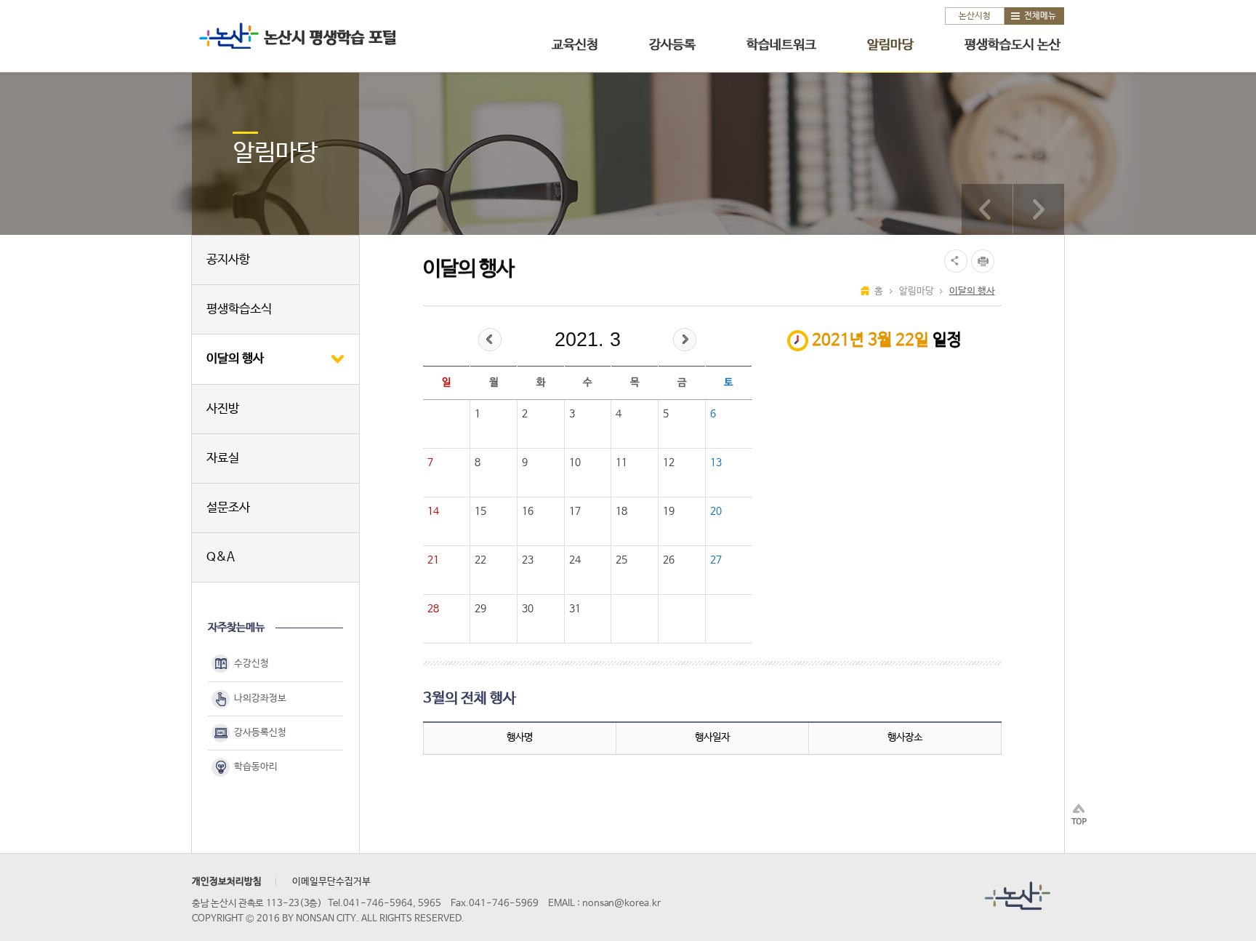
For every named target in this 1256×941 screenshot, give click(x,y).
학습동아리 (256, 766)
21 (433, 560)
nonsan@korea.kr (621, 903)
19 (669, 511)
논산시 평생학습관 (294, 35)
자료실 (222, 458)
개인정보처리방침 (227, 881)
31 (575, 608)
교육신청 (575, 45)
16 (528, 511)
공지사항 (228, 260)
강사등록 (672, 45)
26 (669, 560)
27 (716, 560)
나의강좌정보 (260, 698)
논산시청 (975, 16)
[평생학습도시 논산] (1038, 209)
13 (716, 462)
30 (528, 608)
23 (528, 560)
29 (480, 608)
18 (621, 511)
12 (669, 462)
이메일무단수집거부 (331, 881)
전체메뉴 (1040, 16)
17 (575, 511)
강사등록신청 (260, 732)
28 (433, 608)
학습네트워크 (781, 45)
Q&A (220, 557)
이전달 (490, 339)
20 (716, 511)
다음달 (684, 339)
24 (575, 560)
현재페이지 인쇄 (984, 261)
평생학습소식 (239, 309)
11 (621, 462)
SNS (954, 261)
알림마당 (890, 45)
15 (480, 511)
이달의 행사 (235, 359)
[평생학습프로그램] (987, 209)
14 (433, 511)
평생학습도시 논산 (1012, 45)
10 (575, 462)
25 (621, 560)
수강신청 (251, 664)
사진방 (222, 409)
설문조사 (228, 508)
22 (480, 560)
